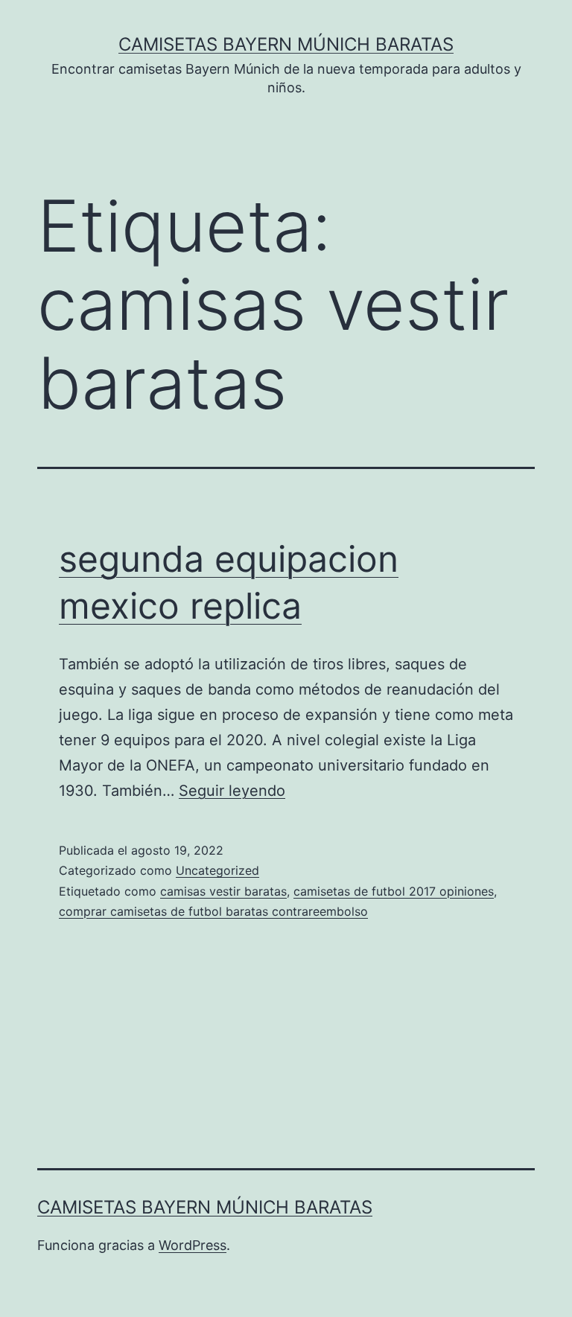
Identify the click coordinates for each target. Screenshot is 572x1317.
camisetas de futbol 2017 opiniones (393, 891)
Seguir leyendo (232, 791)
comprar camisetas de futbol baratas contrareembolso (213, 911)
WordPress (192, 1245)
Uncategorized (217, 870)
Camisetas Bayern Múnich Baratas (286, 44)
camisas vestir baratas (223, 891)
